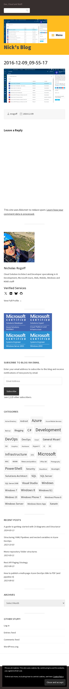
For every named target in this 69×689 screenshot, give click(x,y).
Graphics (15, 446)
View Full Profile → (13, 300)
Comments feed (11, 639)
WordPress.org (11, 646)
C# (29, 430)
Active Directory (10, 421)
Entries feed (10, 632)
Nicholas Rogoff (15, 268)
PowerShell (13, 468)
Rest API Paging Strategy (16, 562)
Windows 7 (11, 490)
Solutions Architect (16, 476)
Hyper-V (36, 446)
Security (30, 468)
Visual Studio (30, 483)
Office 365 (43, 462)
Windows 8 (28, 490)
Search (27, 10)
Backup (7, 431)
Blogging (18, 430)
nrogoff (13, 113)
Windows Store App (36, 503)
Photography (55, 462)
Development (48, 430)
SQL (33, 476)
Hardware (25, 446)
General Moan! (51, 439)
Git (6, 446)
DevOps (11, 439)
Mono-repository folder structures (20, 551)
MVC (7, 461)
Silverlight (55, 469)
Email (37, 440)
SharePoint (43, 469)
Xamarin (54, 503)
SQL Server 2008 (11, 483)
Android (24, 421)
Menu (59, 35)
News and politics (29, 461)
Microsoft (47, 454)
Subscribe (11, 391)
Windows (47, 483)
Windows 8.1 (45, 490)
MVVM (15, 461)
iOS (32, 455)
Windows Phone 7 (31, 497)
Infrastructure (16, 454)
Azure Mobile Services (53, 421)
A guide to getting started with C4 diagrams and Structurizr (32, 526)
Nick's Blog (17, 47)
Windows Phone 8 (53, 497)
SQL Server (46, 476)
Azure (37, 420)
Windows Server (14, 503)
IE (44, 446)
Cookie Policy (58, 676)
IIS (50, 446)
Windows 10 (11, 497)
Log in (6, 625)
